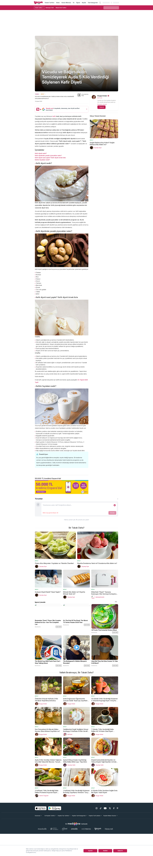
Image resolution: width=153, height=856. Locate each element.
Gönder (112, 513)
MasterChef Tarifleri (61, 7)
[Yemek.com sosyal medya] (74, 823)
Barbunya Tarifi (50, 7)
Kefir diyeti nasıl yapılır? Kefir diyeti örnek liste (50, 158)
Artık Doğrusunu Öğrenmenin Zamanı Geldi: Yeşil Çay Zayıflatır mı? (75, 700)
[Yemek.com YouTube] (105, 808)
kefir (54, 116)
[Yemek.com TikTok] (100, 808)
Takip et (101, 107)
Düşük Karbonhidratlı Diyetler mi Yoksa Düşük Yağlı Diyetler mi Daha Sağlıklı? (104, 761)
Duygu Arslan (102, 96)
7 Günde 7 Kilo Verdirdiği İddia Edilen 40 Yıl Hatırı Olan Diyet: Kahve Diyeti (102, 730)
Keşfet (84, 2)
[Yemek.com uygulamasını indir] (41, 808)
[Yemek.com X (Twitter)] (110, 808)
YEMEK (37, 94)
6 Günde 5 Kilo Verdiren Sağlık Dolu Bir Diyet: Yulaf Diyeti (104, 791)
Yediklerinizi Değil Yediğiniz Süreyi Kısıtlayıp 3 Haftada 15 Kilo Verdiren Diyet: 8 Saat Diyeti (76, 730)
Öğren (78, 2)
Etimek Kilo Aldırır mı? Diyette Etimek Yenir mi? (74, 593)
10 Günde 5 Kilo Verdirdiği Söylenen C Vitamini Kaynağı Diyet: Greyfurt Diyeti (104, 700)
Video (58, 2)
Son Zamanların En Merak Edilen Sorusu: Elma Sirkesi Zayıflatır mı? (47, 730)
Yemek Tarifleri (49, 2)
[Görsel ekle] (114, 505)
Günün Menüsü (66, 2)
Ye (73, 2)
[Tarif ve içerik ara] (100, 3)
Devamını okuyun (102, 104)
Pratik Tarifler (38, 7)
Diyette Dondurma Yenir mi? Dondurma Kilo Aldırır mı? (97, 563)
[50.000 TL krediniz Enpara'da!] (61, 487)
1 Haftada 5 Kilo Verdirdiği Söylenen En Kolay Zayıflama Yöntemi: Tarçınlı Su (76, 792)
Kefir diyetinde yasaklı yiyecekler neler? (48, 155)
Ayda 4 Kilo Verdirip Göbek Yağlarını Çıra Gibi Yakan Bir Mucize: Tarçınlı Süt (48, 761)
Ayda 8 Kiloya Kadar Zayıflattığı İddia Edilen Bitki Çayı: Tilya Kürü (75, 761)
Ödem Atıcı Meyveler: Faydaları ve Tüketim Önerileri (54, 563)
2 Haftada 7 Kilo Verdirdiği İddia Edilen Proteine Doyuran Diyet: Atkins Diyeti (46, 792)
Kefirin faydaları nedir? (42, 160)
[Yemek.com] (38, 2)
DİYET (42, 94)
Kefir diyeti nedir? (41, 153)
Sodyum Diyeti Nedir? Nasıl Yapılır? (48, 592)
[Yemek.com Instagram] (96, 808)
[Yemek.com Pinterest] (117, 808)
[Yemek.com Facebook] (113, 808)
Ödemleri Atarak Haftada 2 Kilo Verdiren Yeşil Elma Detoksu (46, 700)
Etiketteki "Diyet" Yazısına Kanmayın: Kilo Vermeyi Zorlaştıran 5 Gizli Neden (104, 593)
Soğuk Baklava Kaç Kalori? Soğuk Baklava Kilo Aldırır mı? (102, 143)
